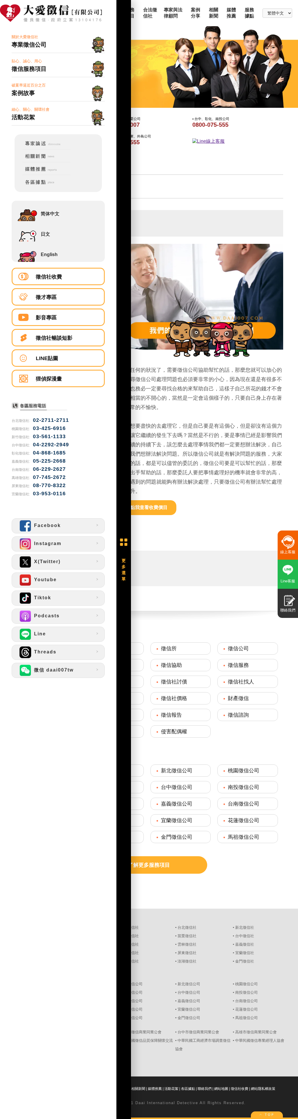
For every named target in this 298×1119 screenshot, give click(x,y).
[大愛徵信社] (58, 13)
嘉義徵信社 (244, 944)
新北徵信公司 (176, 770)
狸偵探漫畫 (49, 379)
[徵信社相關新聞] (43, 161)
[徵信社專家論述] (43, 148)
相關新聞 (138, 1089)
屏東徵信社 (187, 953)
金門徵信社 (244, 961)
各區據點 (188, 1089)
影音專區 (46, 317)
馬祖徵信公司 (243, 837)
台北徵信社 (187, 927)
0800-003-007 (122, 124)
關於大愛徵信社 (29, 41)
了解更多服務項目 (149, 865)
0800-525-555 (122, 142)
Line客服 (288, 581)
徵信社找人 (241, 682)
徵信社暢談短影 (54, 338)
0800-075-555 (210, 124)
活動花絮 (171, 1089)
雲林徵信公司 (131, 1001)
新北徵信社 (244, 927)
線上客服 (287, 552)
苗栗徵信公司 (131, 992)
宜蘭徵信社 (244, 953)
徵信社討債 (174, 682)
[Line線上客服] (236, 141)
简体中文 (50, 213)
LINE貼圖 (47, 358)
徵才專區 (46, 297)
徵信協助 (171, 665)
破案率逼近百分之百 (29, 89)
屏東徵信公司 (131, 1009)
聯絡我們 (205, 1089)
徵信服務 (238, 665)
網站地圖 (221, 1089)
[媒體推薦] (43, 174)
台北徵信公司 (131, 984)
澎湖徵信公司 (131, 1018)
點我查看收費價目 (149, 507)
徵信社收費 (49, 277)
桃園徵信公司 (243, 770)
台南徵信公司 (243, 804)
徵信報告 (171, 715)
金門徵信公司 (176, 837)
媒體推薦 (155, 1089)
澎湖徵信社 (187, 961)
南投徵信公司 (243, 787)
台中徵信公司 (176, 787)
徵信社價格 (174, 698)
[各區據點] (43, 185)
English (49, 254)
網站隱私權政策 (263, 1089)
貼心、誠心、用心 (29, 65)
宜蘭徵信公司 (176, 820)
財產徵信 (238, 698)
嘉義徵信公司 (176, 804)
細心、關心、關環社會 (30, 113)
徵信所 (169, 648)
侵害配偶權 (174, 731)
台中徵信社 (244, 936)
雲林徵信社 (187, 944)
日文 (45, 234)
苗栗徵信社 (187, 936)
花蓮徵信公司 (243, 820)
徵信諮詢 (238, 715)
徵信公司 (238, 648)
